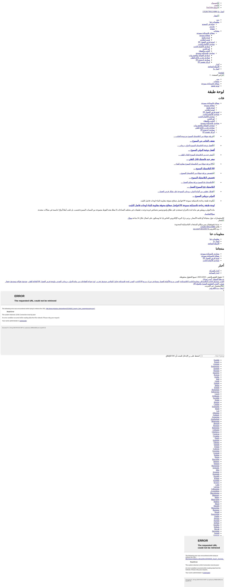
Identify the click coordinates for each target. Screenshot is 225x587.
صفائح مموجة (204, 35)
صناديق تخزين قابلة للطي (200, 58)
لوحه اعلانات (205, 40)
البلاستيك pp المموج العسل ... (201, 187)
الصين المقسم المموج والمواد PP (206, 284)
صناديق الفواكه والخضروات (199, 55)
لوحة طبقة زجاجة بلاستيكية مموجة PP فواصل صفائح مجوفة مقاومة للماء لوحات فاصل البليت (172, 205)
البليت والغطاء (204, 51)
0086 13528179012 (207, 227)
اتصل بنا (216, 69)
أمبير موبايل (207, 279)
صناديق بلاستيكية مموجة (205, 53)
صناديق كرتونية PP (203, 60)
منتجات (216, 31)
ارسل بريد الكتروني (216, 288)
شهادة (212, 29)
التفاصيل (207, 214)
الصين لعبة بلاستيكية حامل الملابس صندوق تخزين (115, 281)
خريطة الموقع (218, 279)
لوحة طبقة (206, 38)
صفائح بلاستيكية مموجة (206, 33)
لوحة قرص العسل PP (206, 42)
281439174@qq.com (201, 229)
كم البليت (206, 49)
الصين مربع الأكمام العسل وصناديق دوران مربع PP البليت (157, 281)
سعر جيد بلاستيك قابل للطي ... (200, 159)
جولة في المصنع (208, 24)
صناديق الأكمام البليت (206, 44)
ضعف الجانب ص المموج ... (202, 141)
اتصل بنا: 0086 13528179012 (213, 12)
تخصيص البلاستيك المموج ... (202, 177)
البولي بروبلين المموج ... (204, 196)
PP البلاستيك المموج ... (204, 168)
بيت (217, 20)
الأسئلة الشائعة (213, 67)
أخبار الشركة (214, 271)
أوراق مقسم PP (204, 62)
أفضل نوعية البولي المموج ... (201, 150)
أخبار (217, 64)
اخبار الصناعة (214, 273)
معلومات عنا (214, 22)
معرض (212, 26)
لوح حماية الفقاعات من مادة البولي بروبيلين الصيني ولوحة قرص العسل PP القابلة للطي (61, 281)
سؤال (213, 214)
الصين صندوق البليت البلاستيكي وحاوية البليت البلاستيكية (202, 281)
